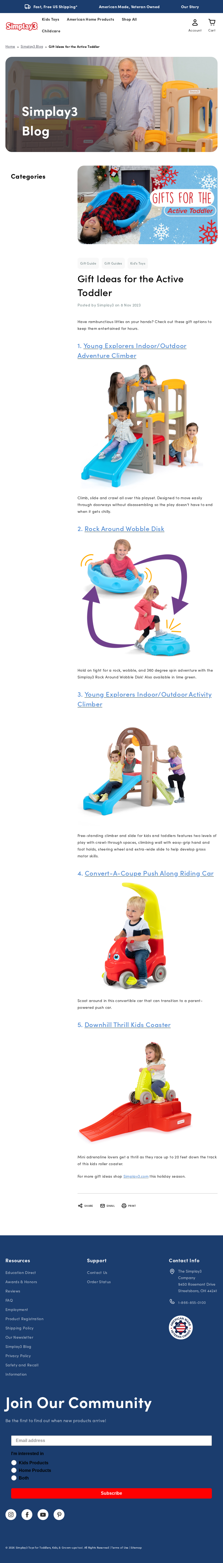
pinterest (59, 1514)
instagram (10, 1514)
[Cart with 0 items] (212, 23)
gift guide (88, 263)
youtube (43, 1514)
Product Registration (24, 1318)
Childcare (51, 30)
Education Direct (20, 1272)
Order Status (99, 1281)
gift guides (113, 263)
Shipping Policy (19, 1328)
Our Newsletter (19, 1337)
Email (111, 1206)
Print (132, 1206)
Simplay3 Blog (18, 1346)
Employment (16, 1309)
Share (88, 1206)
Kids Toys (50, 19)
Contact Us (97, 1272)
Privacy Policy (18, 1355)
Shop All (129, 19)
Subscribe (111, 1493)
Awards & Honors (21, 1281)
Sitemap (136, 1547)
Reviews (12, 1291)
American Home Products (90, 19)
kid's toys (137, 263)
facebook (26, 1514)
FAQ (9, 1300)
